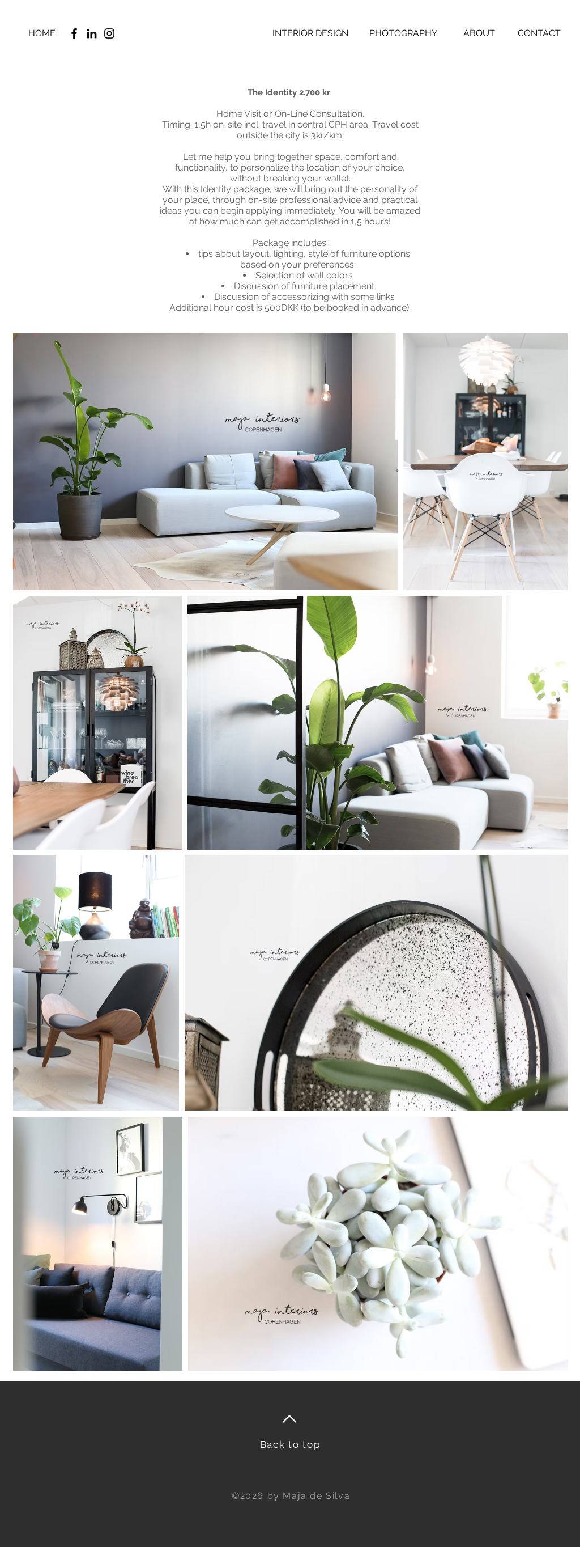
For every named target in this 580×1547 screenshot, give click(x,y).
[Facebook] (74, 33)
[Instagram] (109, 33)
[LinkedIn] (92, 33)
